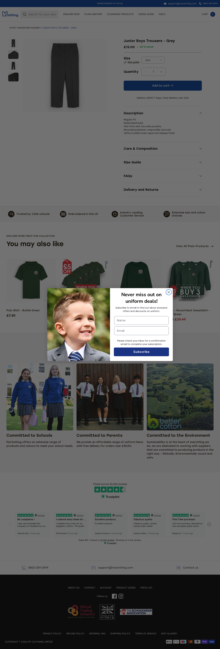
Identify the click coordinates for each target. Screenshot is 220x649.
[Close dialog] (169, 292)
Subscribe (141, 352)
